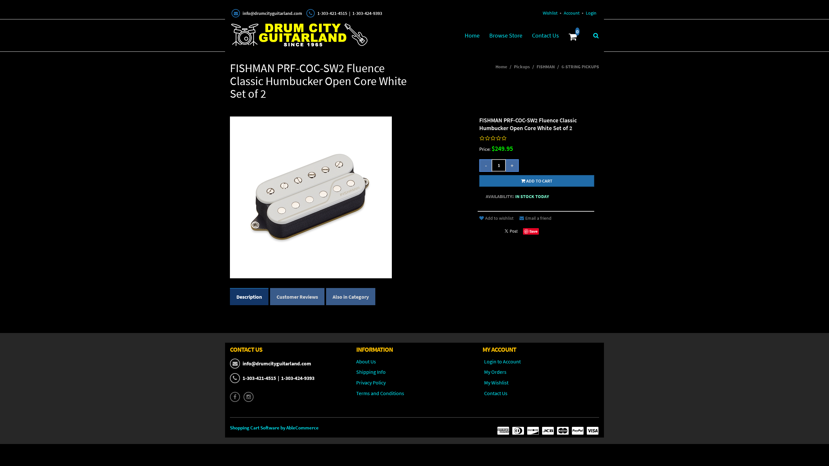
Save (533, 231)
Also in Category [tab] (351, 297)
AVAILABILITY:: (500, 196)
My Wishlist (496, 382)
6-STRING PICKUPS (580, 67)
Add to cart (538, 181)
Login (591, 13)
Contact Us (545, 35)
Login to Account (502, 361)
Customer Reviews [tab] (297, 297)
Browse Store (505, 35)
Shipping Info (371, 372)
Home (472, 35)
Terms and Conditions (380, 393)
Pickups (522, 67)
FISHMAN (546, 67)
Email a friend (538, 218)
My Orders (495, 372)
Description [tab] (249, 297)
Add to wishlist (499, 218)
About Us (366, 361)
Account (572, 13)
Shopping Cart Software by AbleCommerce (274, 428)
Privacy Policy (371, 382)
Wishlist (550, 13)
